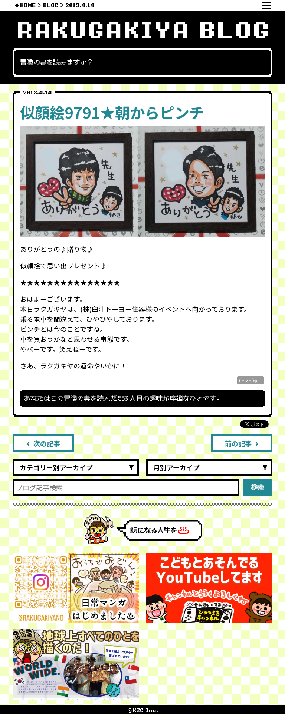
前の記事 (238, 443)
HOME (28, 5)
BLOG (50, 5)
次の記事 (46, 443)
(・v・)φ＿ (250, 380)
